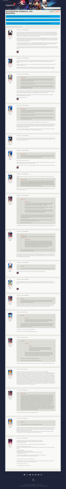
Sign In (51, 11)
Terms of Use (39, 484)
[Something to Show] (9, 63)
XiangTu (10, 74)
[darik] (18, 51)
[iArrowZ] (10, 441)
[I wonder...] (11, 79)
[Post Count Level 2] (11, 268)
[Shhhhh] (10, 63)
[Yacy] (10, 315)
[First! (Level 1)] (10, 35)
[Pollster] (11, 111)
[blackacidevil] (10, 33)
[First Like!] (11, 35)
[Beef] (10, 282)
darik (10, 195)
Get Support (27, 484)
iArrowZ (10, 438)
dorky (10, 262)
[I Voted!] (11, 63)
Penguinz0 (10, 369)
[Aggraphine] (10, 61)
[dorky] (10, 266)
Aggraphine (10, 58)
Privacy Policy (33, 484)
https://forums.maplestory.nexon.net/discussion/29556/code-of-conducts (39, 23)
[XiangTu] (10, 77)
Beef (10, 279)
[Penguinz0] (10, 372)
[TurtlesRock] (10, 108)
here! (22, 19)
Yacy (10, 312)
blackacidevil (10, 29)
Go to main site (5, 0)
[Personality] (9, 35)
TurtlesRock (10, 105)
